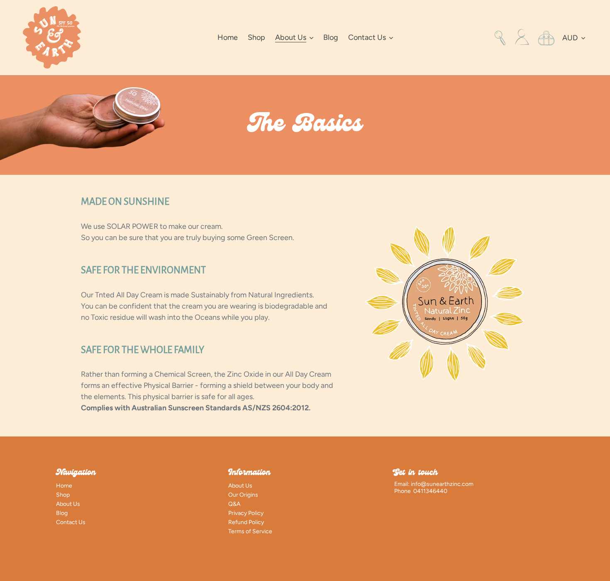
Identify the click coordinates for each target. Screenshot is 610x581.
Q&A (234, 503)
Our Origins (243, 494)
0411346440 (430, 491)
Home (64, 485)
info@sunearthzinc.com (442, 484)
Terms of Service (250, 531)
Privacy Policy (246, 513)
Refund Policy (246, 522)
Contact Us (70, 522)
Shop (63, 494)
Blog (62, 513)
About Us (68, 503)
